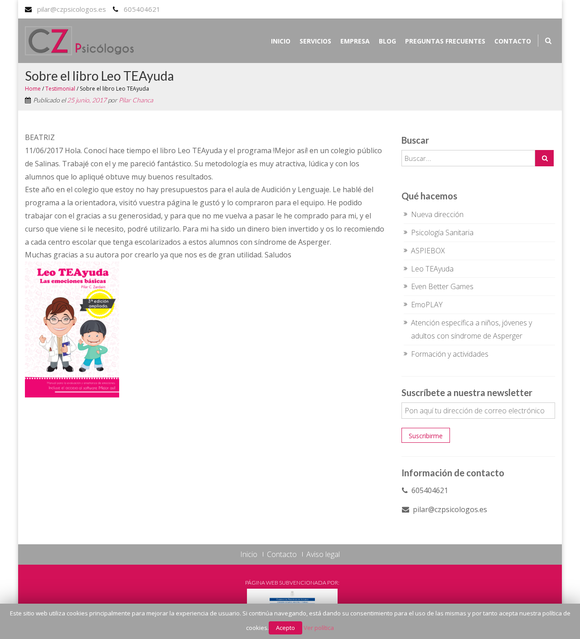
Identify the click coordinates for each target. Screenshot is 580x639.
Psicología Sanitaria (442, 232)
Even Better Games (442, 286)
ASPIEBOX (428, 251)
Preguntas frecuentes (445, 41)
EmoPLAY (427, 305)
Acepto (285, 628)
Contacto (512, 41)
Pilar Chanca (136, 100)
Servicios (315, 41)
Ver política (319, 628)
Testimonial (60, 88)
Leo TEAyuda (432, 269)
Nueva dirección (437, 214)
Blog (387, 41)
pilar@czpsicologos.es (71, 9)
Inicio (280, 41)
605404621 (142, 9)
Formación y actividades (449, 354)
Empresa (355, 41)
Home (33, 88)
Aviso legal (323, 554)
